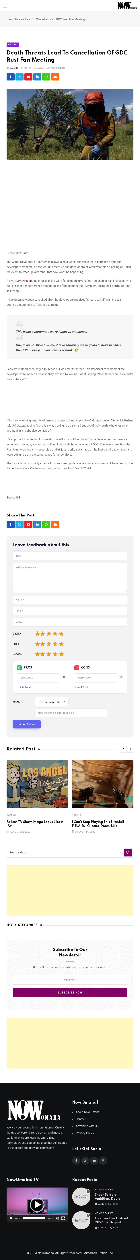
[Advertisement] (70, 890)
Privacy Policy (85, 1133)
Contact (80, 1119)
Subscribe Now (70, 992)
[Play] (11, 1218)
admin (14, 68)
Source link (14, 497)
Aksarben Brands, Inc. (99, 1253)
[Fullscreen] (63, 1218)
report (28, 280)
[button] (123, 749)
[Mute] (57, 1218)
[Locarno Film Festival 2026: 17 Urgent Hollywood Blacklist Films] (81, 1220)
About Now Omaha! (88, 1112)
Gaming (11, 815)
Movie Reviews (104, 1189)
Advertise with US (87, 1126)
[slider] (34, 1218)
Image (16, 701)
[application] (37, 1205)
